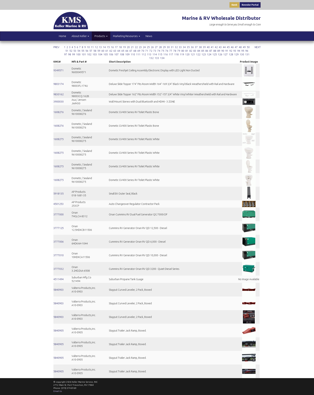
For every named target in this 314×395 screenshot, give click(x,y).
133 (157, 58)
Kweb (234, 5)
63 (114, 50)
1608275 (58, 139)
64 (118, 50)
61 (106, 50)
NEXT (258, 47)
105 (105, 54)
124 (209, 54)
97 (65, 54)
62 (110, 50)
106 (111, 54)
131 (247, 54)
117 (171, 54)
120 (187, 54)
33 (180, 47)
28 (160, 47)
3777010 (58, 255)
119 (182, 54)
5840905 (58, 330)
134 (162, 58)
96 (246, 50)
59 (98, 50)
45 (228, 47)
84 (198, 50)
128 (231, 54)
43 (220, 47)
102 (89, 54)
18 (120, 47)
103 (94, 54)
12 (96, 47)
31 (172, 47)
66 (126, 50)
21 (132, 47)
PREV (56, 47)
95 (242, 50)
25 (148, 47)
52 (70, 50)
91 (226, 50)
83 (194, 50)
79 (178, 50)
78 (174, 50)
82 (190, 50)
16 (112, 47)
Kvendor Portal (250, 5)
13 (100, 47)
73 (154, 50)
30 (168, 47)
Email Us (57, 391)
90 (222, 50)
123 (204, 54)
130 (242, 54)
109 (127, 54)
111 (138, 54)
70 (142, 50)
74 (158, 50)
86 (206, 50)
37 (196, 47)
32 (176, 47)
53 (74, 50)
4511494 (58, 279)
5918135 (58, 193)
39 (204, 47)
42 (216, 47)
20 (128, 47)
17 (116, 47)
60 (102, 50)
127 (225, 54)
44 (224, 47)
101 (84, 54)
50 (248, 47)
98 (69, 54)
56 (86, 50)
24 (144, 47)
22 (136, 47)
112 (144, 54)
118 (176, 54)
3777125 (58, 228)
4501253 (58, 203)
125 (214, 54)
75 (162, 50)
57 (90, 50)
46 (232, 47)
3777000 (58, 214)
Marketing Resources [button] (125, 36)
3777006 (58, 241)
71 (146, 50)
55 (82, 50)
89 (218, 50)
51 (66, 50)
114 (154, 54)
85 (202, 50)
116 (165, 54)
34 (184, 47)
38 (200, 47)
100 (78, 54)
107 (116, 54)
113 (149, 54)
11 (92, 47)
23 (140, 47)
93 (234, 50)
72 (150, 50)
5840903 (58, 289)
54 (78, 50)
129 (236, 54)
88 (214, 50)
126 (220, 54)
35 (188, 47)
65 (122, 50)
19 (124, 47)
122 (198, 54)
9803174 (58, 84)
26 (152, 47)
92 (230, 50)
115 (160, 54)
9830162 (58, 94)
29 (164, 47)
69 (138, 50)
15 (108, 47)
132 (151, 58)
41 (212, 47)
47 (236, 47)
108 (122, 54)
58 (94, 50)
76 (166, 50)
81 (186, 50)
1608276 (58, 112)
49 (244, 47)
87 (210, 50)
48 (240, 47)
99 (73, 54)
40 (208, 47)
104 (100, 54)
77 (170, 50)
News (149, 36)
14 (104, 47)
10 (88, 47)
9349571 (58, 70)
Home (62, 36)
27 (156, 47)
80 (182, 50)
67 (130, 50)
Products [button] (100, 36)
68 (134, 50)
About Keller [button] (79, 36)
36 (192, 47)
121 (193, 54)
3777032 (58, 268)
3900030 (58, 101)
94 (238, 50)
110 (133, 54)
